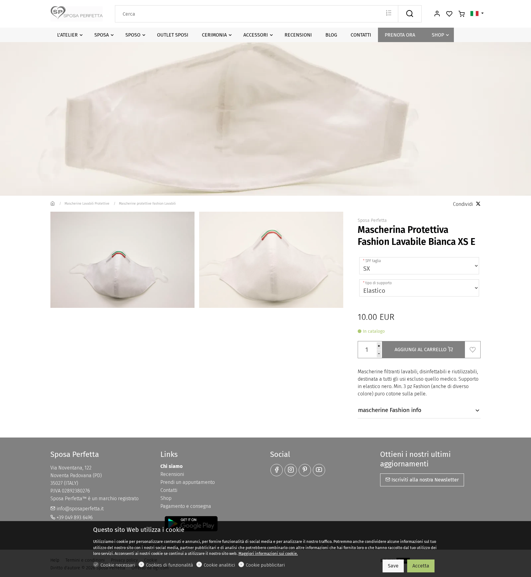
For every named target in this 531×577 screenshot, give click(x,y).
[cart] (461, 14)
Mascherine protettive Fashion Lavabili (147, 204)
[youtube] (319, 470)
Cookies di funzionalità (169, 565)
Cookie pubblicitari (265, 565)
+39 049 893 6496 (73, 517)
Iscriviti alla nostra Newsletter (424, 480)
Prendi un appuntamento (187, 482)
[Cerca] (410, 13)
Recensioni (172, 474)
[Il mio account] (437, 14)
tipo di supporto (378, 283)
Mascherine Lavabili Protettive (87, 204)
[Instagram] (291, 470)
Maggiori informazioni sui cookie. (268, 553)
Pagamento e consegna (185, 506)
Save (393, 566)
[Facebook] (276, 470)
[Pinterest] (305, 470)
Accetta (420, 566)
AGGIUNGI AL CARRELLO (421, 349)
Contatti (168, 490)
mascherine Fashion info (389, 410)
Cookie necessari (117, 565)
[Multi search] (388, 13)
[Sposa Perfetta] (76, 13)
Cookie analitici (219, 565)
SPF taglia (373, 261)
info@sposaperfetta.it (79, 509)
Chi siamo (171, 466)
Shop (165, 498)
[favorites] (449, 14)
